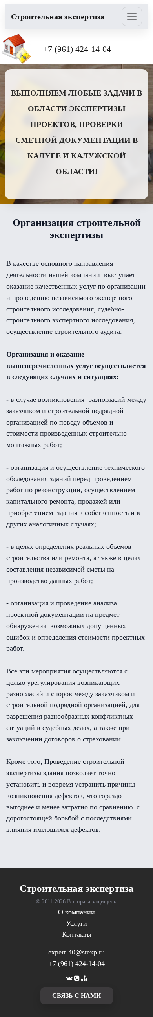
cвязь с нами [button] (76, 995)
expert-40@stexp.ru (76, 952)
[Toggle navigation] (132, 16)
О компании (76, 912)
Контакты (76, 934)
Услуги (76, 923)
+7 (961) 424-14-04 (77, 49)
